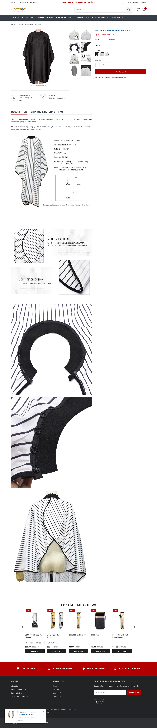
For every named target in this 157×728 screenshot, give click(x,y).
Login (127, 2)
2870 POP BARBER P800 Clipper (120, 636)
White (102, 54)
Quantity (98, 60)
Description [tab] (19, 111)
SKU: (97, 40)
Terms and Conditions (19, 696)
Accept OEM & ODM (18, 689)
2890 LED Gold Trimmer (78, 635)
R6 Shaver (95, 635)
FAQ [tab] (60, 111)
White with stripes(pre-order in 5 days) (107, 54)
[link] (96, 701)
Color (98, 50)
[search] (129, 9)
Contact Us (57, 696)
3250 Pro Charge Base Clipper (34, 636)
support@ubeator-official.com (25, 2)
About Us (14, 686)
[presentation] (22, 627)
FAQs (55, 686)
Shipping (56, 689)
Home (13, 24)
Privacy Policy (16, 693)
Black (97, 54)
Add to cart (35, 651)
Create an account (139, 2)
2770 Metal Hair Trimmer (53, 636)
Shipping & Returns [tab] (42, 111)
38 (99, 77)
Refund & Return (59, 693)
